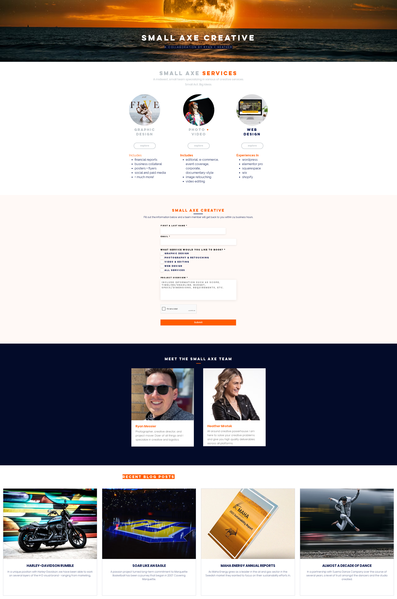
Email (164, 236)
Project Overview (173, 277)
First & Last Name (173, 225)
